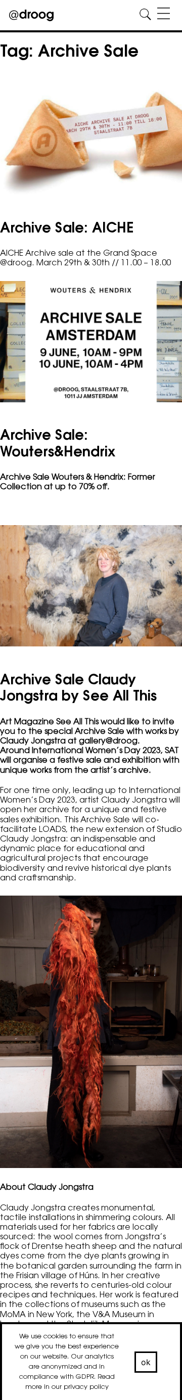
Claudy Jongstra (134, 801)
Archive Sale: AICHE (67, 229)
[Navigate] (163, 15)
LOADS (52, 830)
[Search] (145, 15)
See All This (76, 722)
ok (146, 1362)
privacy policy (86, 1387)
